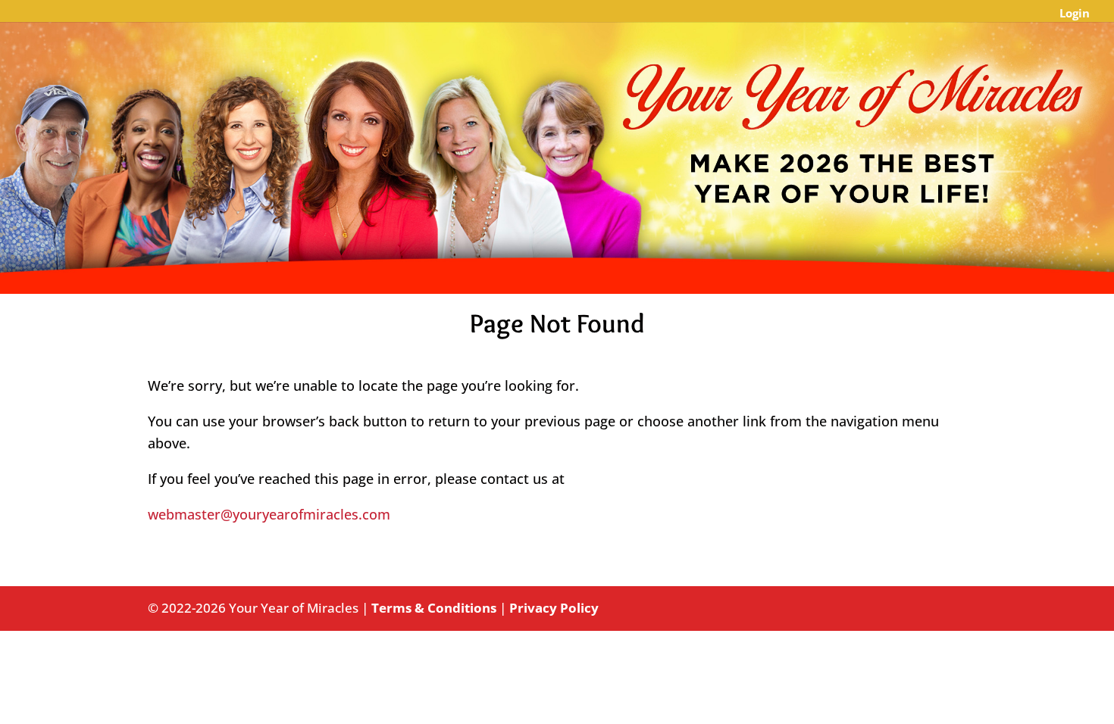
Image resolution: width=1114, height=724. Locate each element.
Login (1074, 14)
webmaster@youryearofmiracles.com (269, 514)
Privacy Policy (554, 607)
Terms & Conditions (433, 607)
